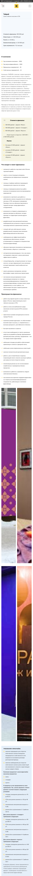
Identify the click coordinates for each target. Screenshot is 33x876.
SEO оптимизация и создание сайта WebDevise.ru (16, 1)
